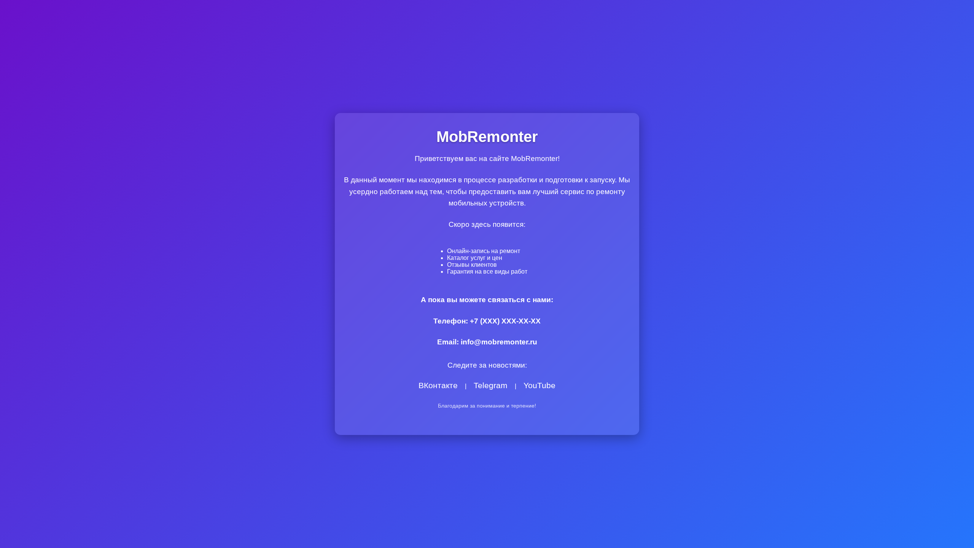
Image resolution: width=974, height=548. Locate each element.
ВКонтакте (438, 385)
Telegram (491, 385)
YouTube (539, 385)
